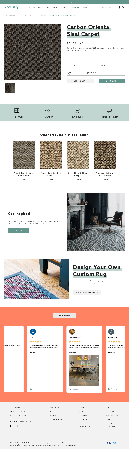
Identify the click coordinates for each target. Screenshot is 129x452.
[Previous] (9, 155)
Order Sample (80, 81)
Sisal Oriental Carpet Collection (38, 16)
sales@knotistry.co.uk (20, 421)
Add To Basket (111, 81)
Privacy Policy (110, 426)
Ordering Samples (112, 423)
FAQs (108, 419)
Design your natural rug (87, 292)
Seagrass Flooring (84, 426)
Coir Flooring (83, 415)
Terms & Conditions (112, 430)
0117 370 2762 (19, 411)
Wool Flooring (83, 412)
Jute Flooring (83, 423)
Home (6, 16)
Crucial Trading (16, 16)
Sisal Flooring (83, 419)
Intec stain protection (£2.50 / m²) (84, 73)
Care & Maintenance (112, 415)
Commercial (53, 412)
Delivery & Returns (112, 412)
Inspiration (53, 415)
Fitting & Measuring (56, 419)
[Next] (120, 155)
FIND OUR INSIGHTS (18, 231)
